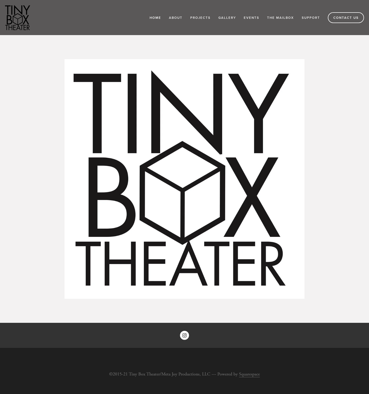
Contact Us (346, 17)
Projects (200, 17)
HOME (155, 17)
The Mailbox (280, 17)
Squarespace (249, 374)
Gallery (227, 17)
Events (251, 17)
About (175, 17)
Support (311, 17)
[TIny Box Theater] (184, 335)
